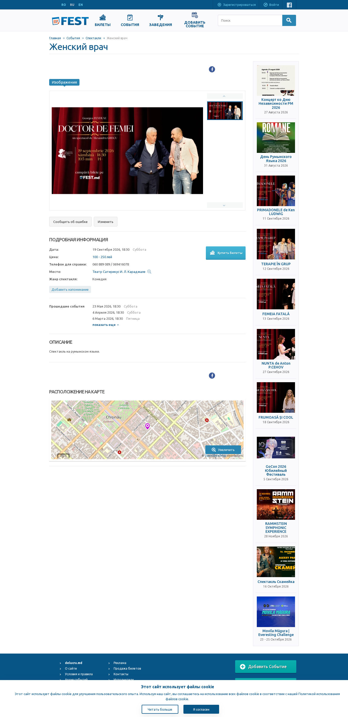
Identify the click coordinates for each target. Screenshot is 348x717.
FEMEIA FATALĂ (276, 314)
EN (80, 4)
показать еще (104, 324)
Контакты (121, 674)
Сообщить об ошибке (70, 221)
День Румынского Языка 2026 (276, 159)
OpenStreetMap (215, 455)
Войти (274, 4)
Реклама (120, 663)
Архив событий (76, 679)
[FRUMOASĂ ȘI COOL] (276, 397)
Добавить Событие (267, 666)
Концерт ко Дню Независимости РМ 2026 (276, 104)
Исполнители (124, 679)
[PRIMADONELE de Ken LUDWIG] (276, 191)
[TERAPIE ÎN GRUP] (276, 244)
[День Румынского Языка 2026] (276, 137)
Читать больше (160, 709)
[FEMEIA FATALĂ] (276, 294)
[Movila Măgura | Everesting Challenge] (276, 611)
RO (63, 4)
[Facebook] (212, 69)
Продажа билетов (127, 668)
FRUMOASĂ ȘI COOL (276, 417)
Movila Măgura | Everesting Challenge (276, 633)
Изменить (105, 221)
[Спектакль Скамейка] (276, 562)
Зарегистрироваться (239, 4)
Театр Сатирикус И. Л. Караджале (118, 271)
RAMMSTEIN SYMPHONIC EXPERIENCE (276, 528)
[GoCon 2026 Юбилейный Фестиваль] (276, 447)
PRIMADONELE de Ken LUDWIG (276, 212)
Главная (55, 38)
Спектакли (93, 38)
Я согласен (201, 709)
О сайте (71, 668)
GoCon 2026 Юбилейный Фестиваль (276, 470)
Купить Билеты (230, 253)
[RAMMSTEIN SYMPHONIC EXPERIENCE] (276, 504)
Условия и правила (79, 674)
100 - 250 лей (102, 257)
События (73, 38)
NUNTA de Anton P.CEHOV (276, 365)
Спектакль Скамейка (276, 582)
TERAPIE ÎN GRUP (276, 264)
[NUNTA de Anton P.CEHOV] (276, 344)
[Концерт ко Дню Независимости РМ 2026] (276, 80)
